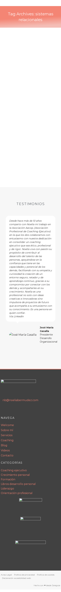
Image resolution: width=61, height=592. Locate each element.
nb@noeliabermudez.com (20, 400)
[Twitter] (25, 409)
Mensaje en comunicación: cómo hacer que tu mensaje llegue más (28, 77)
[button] (4, 279)
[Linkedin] (4, 409)
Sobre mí (7, 430)
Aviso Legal (6, 574)
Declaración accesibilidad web (16, 578)
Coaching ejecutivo (18, 89)
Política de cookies (45, 574)
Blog (4, 445)
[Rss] (18, 409)
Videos (5, 450)
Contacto (7, 455)
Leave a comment (18, 97)
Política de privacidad (24, 574)
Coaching (7, 440)
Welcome (7, 425)
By (19, 95)
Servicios (6, 435)
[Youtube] (11, 409)
